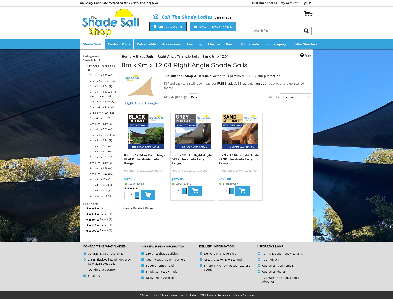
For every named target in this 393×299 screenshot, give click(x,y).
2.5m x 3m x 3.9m (102, 101)
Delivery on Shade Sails (220, 253)
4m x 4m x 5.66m (101, 129)
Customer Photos (264, 3)
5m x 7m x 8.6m (101, 162)
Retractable (146, 44)
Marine (214, 44)
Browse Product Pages (137, 208)
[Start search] (306, 31)
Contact (269, 278)
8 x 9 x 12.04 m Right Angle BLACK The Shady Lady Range (144, 159)
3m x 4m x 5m (100, 118)
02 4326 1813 (97, 253)
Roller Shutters (304, 44)
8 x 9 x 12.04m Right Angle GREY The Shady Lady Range (192, 159)
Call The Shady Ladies (186, 17)
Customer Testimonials (278, 266)
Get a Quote (170, 26)
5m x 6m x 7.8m (101, 157)
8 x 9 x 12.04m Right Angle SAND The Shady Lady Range (239, 159)
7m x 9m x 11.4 (100, 190)
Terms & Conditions (275, 253)
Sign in (306, 3)
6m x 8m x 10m (100, 179)
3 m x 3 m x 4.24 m (102, 112)
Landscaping (275, 44)
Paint (230, 44)
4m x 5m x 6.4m (101, 140)
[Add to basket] (148, 195)
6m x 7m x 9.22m (101, 173)
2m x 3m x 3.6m (101, 86)
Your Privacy (270, 259)
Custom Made (119, 44)
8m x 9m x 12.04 (100, 196)
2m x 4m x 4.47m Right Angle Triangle (103, 94)
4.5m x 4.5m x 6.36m (103, 135)
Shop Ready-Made (215, 26)
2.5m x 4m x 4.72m (102, 107)
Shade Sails (92, 44)
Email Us (94, 276)
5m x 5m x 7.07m (101, 151)
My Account (289, 3)
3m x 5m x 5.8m (101, 123)
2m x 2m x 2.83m (101, 75)
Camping (194, 44)
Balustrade (250, 44)
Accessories (171, 44)
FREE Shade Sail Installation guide (241, 83)
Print (307, 55)
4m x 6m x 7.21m (101, 146)
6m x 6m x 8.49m (101, 168)
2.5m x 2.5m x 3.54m (103, 81)
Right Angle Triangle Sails (101, 67)
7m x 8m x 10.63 (101, 185)
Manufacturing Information (162, 246)
